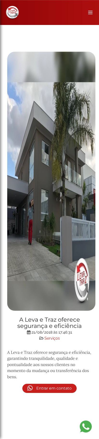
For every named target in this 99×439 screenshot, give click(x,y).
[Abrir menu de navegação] (90, 12)
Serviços (52, 338)
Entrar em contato (53, 388)
